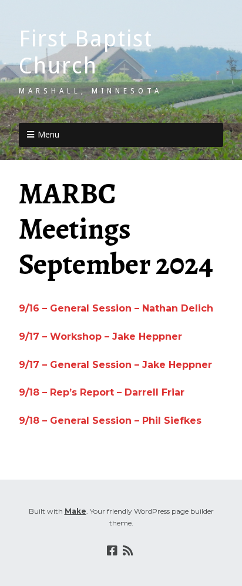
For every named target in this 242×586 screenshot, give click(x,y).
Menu (48, 134)
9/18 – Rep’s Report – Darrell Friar (101, 392)
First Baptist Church (86, 52)
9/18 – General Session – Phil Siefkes (110, 420)
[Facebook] (112, 550)
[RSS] (127, 550)
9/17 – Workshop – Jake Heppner (100, 336)
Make (75, 511)
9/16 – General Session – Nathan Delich (116, 308)
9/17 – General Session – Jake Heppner (115, 364)
